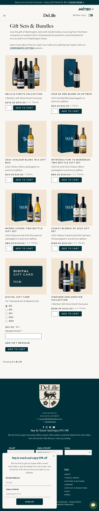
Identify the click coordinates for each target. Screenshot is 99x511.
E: (49, 419)
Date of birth (12, 489)
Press (67, 495)
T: (49, 422)
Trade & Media (71, 478)
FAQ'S (67, 491)
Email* (12, 448)
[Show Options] (89, 452)
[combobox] (76, 453)
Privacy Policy (75, 502)
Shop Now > (76, 2)
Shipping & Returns (74, 481)
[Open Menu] (4, 15)
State (67, 448)
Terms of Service (60, 502)
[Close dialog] (54, 456)
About (67, 474)
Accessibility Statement (63, 504)
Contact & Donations (75, 488)
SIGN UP (29, 502)
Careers (68, 485)
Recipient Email (12, 331)
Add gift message (17, 343)
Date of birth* (44, 448)
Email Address (13, 478)
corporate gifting (22, 48)
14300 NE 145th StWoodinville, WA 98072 (49, 414)
